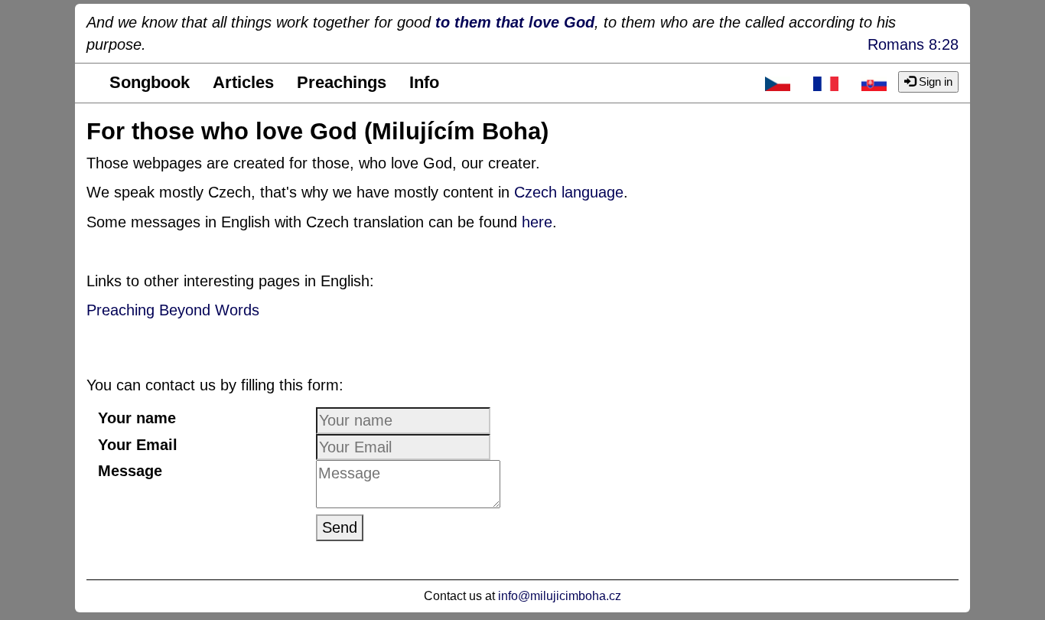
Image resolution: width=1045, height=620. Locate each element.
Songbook (149, 82)
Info (424, 82)
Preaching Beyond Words (172, 310)
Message (130, 470)
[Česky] (778, 83)
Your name (137, 418)
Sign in (934, 81)
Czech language (568, 192)
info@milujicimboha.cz (559, 595)
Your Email (137, 444)
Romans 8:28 (913, 44)
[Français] (826, 83)
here (537, 222)
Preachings (341, 82)
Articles (243, 82)
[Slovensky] (874, 83)
